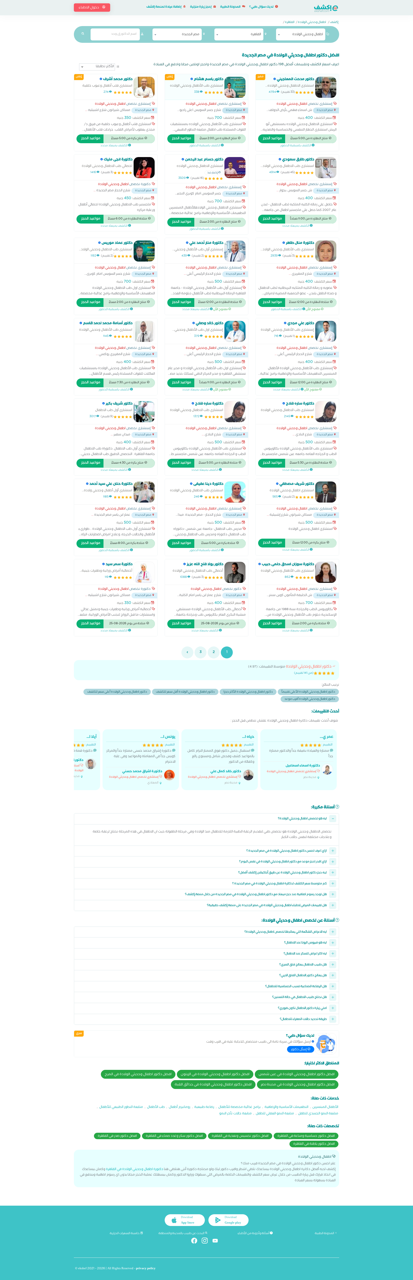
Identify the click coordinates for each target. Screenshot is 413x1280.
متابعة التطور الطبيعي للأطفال (121, 1107)
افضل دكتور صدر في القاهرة (117, 1136)
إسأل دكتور (299, 1050)
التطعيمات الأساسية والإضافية (286, 1107)
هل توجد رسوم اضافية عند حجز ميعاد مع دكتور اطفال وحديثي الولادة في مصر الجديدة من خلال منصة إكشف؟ (256, 894)
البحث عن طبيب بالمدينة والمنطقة (181, 1233)
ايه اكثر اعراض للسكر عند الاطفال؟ (305, 954)
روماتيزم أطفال (179, 1107)
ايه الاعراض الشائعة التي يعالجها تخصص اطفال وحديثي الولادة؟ (286, 932)
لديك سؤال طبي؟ (261, 7)
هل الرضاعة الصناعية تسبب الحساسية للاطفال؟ (296, 987)
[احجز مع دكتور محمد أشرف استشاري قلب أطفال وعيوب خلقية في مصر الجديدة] (144, 87)
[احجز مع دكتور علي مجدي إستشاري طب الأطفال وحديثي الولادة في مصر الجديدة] (325, 331)
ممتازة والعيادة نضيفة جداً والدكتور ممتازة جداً (300, 757)
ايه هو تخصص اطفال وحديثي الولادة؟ (302, 819)
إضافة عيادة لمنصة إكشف (164, 7)
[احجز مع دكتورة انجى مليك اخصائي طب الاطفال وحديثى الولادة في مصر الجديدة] (144, 167)
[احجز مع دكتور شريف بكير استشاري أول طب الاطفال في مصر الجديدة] (144, 411)
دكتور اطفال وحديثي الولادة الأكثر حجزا (248, 692)
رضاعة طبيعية (204, 1107)
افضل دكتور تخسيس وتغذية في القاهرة (240, 1136)
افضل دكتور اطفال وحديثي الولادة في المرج (138, 1075)
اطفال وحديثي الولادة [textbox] (307, 35)
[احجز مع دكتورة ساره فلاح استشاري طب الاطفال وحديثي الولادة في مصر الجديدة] (325, 411)
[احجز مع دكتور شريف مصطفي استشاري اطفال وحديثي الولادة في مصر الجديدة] (325, 492)
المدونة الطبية (230, 7)
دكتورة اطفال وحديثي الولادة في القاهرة (134, 1169)
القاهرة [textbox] (256, 35)
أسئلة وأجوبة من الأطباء (254, 1233)
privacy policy (146, 1269)
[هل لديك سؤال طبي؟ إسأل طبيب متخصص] (325, 1043)
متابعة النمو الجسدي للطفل (318, 1114)
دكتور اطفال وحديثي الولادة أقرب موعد (309, 699)
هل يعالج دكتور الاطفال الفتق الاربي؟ (303, 976)
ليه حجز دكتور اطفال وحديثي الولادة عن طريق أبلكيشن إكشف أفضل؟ (282, 873)
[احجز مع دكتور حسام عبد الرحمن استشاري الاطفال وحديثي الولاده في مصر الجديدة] (234, 167)
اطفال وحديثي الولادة (312, 22)
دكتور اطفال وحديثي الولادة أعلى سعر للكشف (117, 692)
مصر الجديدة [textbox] (190, 35)
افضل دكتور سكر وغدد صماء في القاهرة (174, 1136)
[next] (187, 652)
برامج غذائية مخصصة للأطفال (239, 1107)
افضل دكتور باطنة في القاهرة (314, 1144)
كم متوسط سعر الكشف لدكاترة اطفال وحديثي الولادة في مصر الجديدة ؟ (279, 884)
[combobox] (300, 34)
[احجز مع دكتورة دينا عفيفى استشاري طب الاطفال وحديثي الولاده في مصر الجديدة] (234, 492)
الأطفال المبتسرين (325, 1107)
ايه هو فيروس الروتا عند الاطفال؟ (305, 943)
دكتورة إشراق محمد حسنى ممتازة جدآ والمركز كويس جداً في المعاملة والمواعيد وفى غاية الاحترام (140, 760)
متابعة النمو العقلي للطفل (275, 1114)
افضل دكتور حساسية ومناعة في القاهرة (306, 1136)
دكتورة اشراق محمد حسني (142, 772)
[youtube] (217, 1242)
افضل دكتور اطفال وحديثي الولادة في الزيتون (215, 1075)
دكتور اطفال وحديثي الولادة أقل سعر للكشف (185, 692)
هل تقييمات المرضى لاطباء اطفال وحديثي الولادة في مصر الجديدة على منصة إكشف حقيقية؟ (267, 905)
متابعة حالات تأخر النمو (235, 1114)
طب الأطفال (156, 1107)
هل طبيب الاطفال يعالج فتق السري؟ (303, 965)
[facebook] (196, 1242)
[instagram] (207, 1242)
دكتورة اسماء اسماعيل (303, 766)
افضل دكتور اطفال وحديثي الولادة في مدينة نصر (298, 1085)
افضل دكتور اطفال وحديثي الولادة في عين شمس (297, 1075)
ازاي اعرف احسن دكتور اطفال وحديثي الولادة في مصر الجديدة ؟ (286, 851)
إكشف (334, 22)
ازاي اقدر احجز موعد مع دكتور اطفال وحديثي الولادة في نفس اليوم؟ (283, 862)
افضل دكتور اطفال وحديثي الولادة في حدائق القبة (213, 1085)
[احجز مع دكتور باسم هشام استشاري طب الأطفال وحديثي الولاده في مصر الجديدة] (234, 87)
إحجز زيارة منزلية (201, 7)
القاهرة (289, 22)
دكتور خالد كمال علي (225, 772)
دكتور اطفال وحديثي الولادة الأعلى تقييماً (308, 692)
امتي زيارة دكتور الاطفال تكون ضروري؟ (302, 1008)
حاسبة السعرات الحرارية (125, 1233)
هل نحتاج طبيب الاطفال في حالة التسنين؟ (299, 997)
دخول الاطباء (89, 8)
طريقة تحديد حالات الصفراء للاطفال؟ (303, 1019)
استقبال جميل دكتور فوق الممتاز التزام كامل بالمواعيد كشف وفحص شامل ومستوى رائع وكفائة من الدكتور (220, 760)
